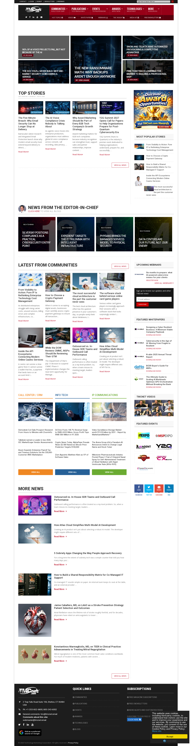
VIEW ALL (35, 472)
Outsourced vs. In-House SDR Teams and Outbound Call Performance (84, 350)
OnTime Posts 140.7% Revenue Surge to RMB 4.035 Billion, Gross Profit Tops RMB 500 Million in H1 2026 (72, 432)
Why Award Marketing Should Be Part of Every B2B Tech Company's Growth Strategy (84, 123)
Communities (80, 697)
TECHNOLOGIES (81, 723)
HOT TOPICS (57, 17)
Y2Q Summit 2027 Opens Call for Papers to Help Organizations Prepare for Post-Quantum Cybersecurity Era (111, 124)
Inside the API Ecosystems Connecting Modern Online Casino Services (158, 178)
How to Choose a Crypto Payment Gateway (54, 298)
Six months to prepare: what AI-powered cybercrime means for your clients (159, 275)
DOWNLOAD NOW (153, 335)
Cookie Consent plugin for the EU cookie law (169, 740)
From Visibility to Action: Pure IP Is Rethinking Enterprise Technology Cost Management (159, 147)
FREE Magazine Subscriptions (143, 697)
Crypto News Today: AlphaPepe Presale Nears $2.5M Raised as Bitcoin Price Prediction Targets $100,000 (72, 444)
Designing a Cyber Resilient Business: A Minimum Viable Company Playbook (159, 329)
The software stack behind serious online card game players (111, 296)
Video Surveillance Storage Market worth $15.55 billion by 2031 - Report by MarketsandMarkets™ (109, 432)
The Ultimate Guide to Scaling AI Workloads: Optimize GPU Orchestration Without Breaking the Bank (159, 380)
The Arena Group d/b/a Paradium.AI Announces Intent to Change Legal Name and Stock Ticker (107, 444)
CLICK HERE (34, 211)
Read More (23, 151)
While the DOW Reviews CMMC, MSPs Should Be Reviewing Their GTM (57, 352)
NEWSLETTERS (50, 1)
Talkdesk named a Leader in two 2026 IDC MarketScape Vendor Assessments (35, 441)
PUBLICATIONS (80, 704)
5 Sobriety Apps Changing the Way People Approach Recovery (88, 553)
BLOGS (77, 729)
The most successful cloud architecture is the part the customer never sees (84, 297)
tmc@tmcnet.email (49, 714)
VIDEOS (71, 17)
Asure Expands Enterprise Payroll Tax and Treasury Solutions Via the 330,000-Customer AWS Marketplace (35, 452)
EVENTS (78, 710)
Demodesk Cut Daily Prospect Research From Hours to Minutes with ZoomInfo (35, 431)
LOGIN (31, 1)
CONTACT (23, 1)
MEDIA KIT (134, 17)
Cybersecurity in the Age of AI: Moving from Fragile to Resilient (159, 343)
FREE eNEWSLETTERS (151, 17)
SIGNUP (39, 1)
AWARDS (78, 716)
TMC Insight (118, 17)
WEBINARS (60, 1)
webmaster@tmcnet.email (34, 720)
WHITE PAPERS (86, 17)
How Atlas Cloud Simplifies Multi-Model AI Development (111, 349)
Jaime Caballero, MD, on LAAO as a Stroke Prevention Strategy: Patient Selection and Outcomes (89, 606)
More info (156, 731)
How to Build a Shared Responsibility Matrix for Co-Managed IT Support (158, 167)
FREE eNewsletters (138, 704)
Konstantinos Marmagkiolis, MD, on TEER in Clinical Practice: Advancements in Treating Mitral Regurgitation (87, 648)
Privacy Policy (73, 743)
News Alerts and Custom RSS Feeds (146, 710)
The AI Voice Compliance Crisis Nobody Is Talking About (55, 122)
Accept (169, 736)
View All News (120, 165)
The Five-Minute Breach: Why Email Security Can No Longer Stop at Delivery (28, 123)
